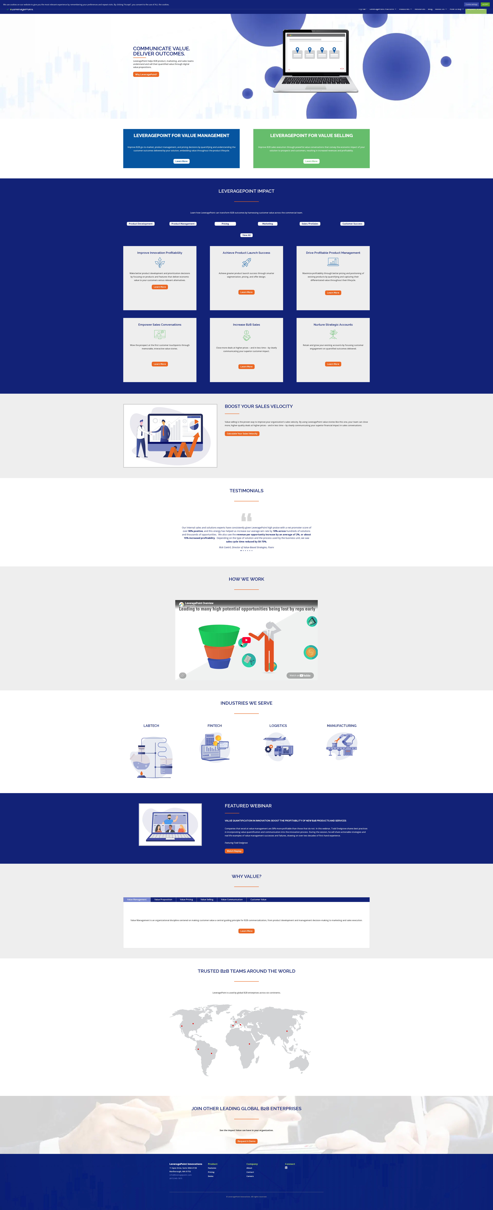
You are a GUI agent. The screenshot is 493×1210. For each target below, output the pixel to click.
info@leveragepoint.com (180, 1175)
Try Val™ (362, 9)
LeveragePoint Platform (382, 9)
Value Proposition (163, 899)
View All (246, 235)
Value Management (137, 899)
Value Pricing (186, 899)
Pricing (225, 224)
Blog (430, 9)
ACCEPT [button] (485, 4)
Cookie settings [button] (471, 4)
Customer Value (258, 899)
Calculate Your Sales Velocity (242, 433)
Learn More (182, 161)
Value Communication (232, 899)
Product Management (183, 224)
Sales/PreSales (310, 224)
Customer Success (352, 224)
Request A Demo (246, 1141)
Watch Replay (234, 851)
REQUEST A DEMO (476, 9)
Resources (420, 9)
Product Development (141, 224)
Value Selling (207, 899)
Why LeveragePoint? (146, 74)
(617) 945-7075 (175, 1178)
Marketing (267, 224)
